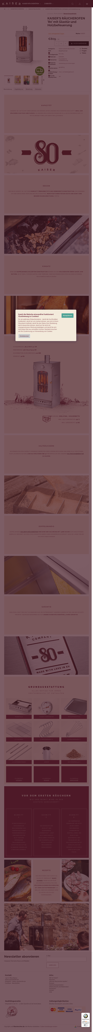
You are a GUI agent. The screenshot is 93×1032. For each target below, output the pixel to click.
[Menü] (89, 1014)
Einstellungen (24, 336)
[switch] (85, 1025)
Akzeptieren (67, 315)
